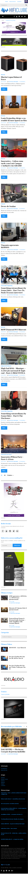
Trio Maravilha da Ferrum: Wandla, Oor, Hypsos (12, 819)
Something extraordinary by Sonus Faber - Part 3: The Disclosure (13, 416)
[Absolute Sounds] (14, 27)
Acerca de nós (12, 1)
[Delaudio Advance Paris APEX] (14, 679)
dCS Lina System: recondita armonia (10, 803)
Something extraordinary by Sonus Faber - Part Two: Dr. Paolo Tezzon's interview (13, 290)
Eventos (3, 780)
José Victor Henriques (13, 81)
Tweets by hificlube (5, 694)
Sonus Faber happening (6, 285)
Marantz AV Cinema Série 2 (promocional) (18, 608)
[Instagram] (19, 16)
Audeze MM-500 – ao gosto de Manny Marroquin (12, 823)
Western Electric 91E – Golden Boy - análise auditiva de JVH (13, 833)
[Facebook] (14, 16)
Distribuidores (4, 768)
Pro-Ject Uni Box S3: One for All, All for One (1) (17, 657)
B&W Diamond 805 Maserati (13, 330)
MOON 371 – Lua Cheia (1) (17, 647)
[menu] (3, 16)
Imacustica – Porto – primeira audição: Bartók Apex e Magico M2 (13, 793)
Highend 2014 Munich (6, 365)
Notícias (3, 74)
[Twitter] (22, 16)
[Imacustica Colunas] (14, 569)
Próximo (10, 475)
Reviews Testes (4, 779)
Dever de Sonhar (8, 206)
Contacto (19, 1)
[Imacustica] (14, 42)
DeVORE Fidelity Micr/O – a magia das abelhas (12, 839)
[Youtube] (16, 16)
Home (6, 1)
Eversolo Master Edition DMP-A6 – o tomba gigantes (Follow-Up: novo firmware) (14, 809)
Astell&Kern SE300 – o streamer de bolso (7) (11, 814)
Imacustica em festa (6, 454)
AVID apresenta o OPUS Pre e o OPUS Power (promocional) (18, 597)
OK (26, 5)
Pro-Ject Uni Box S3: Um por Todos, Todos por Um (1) (17, 667)
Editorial (3, 203)
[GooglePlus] (25, 16)
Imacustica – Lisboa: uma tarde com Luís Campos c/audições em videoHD (12, 163)
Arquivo (2, 784)
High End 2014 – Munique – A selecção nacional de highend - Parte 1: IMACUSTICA (13, 370)
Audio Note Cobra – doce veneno (9, 828)
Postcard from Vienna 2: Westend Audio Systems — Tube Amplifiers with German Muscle (17, 621)
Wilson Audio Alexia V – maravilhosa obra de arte (13, 799)
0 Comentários (22, 81)
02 (4, 475)
